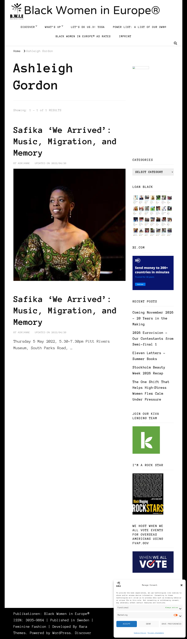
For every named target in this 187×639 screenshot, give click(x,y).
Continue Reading (26, 356)
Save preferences (171, 624)
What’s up (53, 26)
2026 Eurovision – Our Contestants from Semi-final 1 (153, 338)
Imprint (125, 36)
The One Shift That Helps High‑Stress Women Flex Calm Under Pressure (151, 390)
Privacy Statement (156, 633)
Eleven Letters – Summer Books (149, 356)
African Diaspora (26, 119)
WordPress (61, 633)
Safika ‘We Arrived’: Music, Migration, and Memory (65, 141)
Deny (148, 624)
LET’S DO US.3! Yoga (88, 26)
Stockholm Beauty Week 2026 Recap (149, 370)
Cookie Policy (140, 633)
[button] (181, 585)
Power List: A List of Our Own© (139, 26)
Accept (126, 624)
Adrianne (24, 163)
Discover (28, 26)
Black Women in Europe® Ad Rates (83, 36)
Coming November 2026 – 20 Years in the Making (153, 318)
